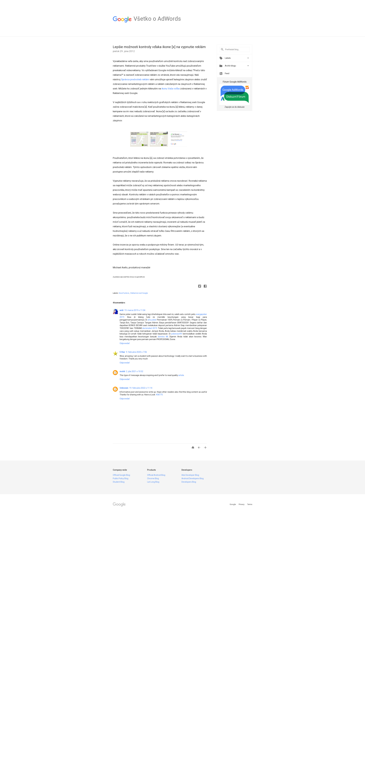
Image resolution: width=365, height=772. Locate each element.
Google (233, 504)
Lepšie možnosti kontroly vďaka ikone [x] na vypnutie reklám (159, 47)
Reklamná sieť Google (139, 293)
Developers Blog (189, 482)
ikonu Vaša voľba (171, 88)
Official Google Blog (121, 475)
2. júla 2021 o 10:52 (134, 371)
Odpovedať (125, 343)
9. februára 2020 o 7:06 (136, 352)
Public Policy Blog (120, 478)
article (181, 375)
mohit (122, 371)
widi (121, 310)
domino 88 (163, 336)
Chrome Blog (153, 478)
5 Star (122, 352)
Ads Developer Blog (190, 475)
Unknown (124, 388)
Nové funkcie (124, 293)
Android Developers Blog (193, 478)
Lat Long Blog (153, 482)
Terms (249, 504)
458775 (159, 394)
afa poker (152, 320)
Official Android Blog (156, 475)
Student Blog (118, 482)
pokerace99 (176, 334)
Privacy (242, 504)
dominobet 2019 (149, 328)
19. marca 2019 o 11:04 (134, 310)
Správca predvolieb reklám (135, 79)
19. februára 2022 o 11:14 (140, 388)
